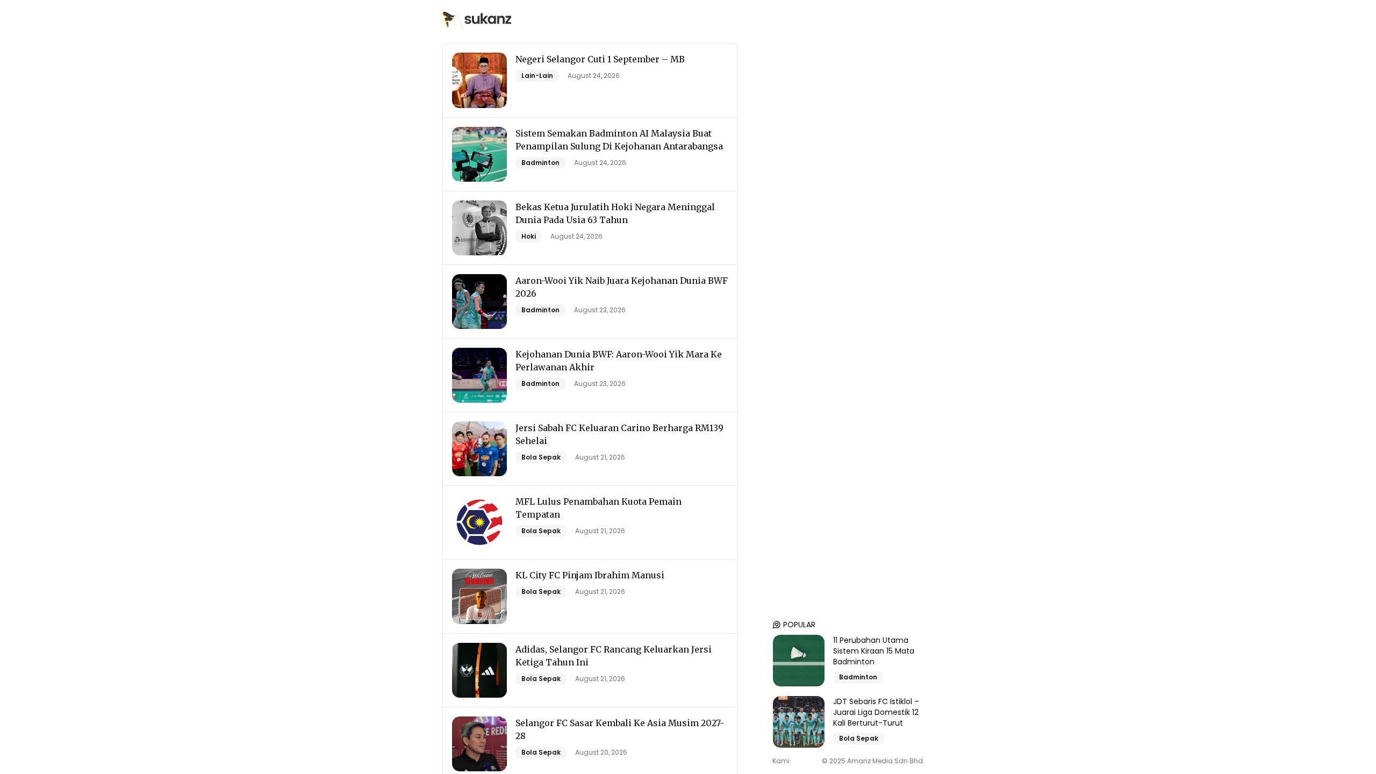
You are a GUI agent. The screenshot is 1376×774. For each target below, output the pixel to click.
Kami (781, 761)
